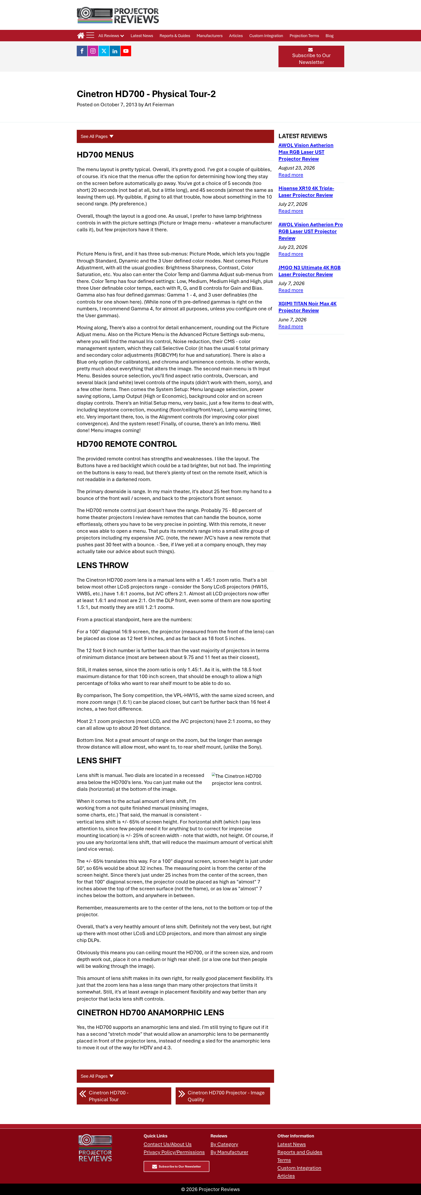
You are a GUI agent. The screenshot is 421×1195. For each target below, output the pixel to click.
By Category (224, 1144)
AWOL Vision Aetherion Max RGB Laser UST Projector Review (306, 152)
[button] (311, 56)
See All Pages (94, 136)
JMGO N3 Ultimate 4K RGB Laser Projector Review (309, 271)
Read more (290, 174)
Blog (330, 35)
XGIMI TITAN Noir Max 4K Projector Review (307, 307)
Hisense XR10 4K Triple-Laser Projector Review (306, 191)
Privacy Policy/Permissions (174, 1152)
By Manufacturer (229, 1152)
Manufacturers (210, 35)
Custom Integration (266, 35)
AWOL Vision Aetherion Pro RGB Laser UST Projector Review (310, 231)
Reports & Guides (175, 35)
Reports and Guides (299, 1152)
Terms (284, 1160)
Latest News (142, 35)
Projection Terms (304, 35)
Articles (236, 35)
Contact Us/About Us (168, 1144)
